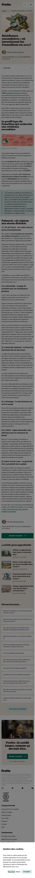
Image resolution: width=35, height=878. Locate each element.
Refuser (18, 871)
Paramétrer (11, 871)
